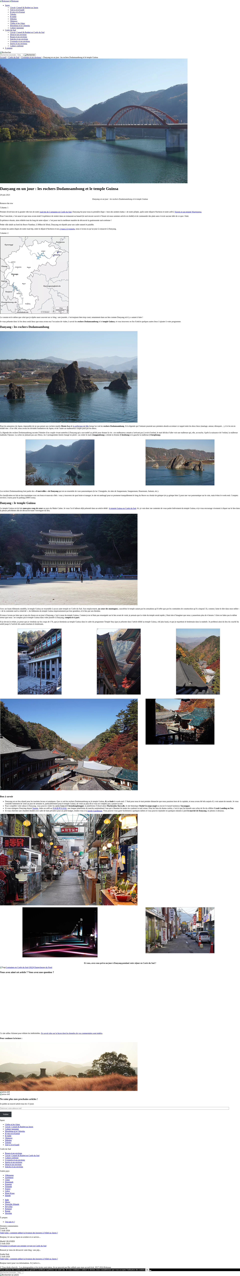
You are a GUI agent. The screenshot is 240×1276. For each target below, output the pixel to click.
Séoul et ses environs (18, 35)
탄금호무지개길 (60, 808)
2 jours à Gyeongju (67, 229)
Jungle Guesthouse (94, 811)
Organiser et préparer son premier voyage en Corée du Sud (23, 1246)
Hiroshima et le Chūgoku (20, 26)
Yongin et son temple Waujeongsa (188, 212)
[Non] (150, 1270)
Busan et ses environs (18, 37)
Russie (7, 1211)
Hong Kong (9, 1193)
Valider (5, 1114)
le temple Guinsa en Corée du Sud (122, 508)
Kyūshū (13, 17)
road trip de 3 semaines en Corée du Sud (56, 212)
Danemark (9, 1182)
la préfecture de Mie (81, 426)
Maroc (7, 1202)
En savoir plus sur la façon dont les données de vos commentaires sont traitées (71, 1033)
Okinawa (13, 21)
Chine (7, 1180)
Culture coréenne (17, 46)
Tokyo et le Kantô (17, 10)
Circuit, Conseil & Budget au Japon (24, 8)
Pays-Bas (8, 1206)
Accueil (3, 57)
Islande (8, 1195)
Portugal (8, 1209)
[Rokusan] (9, 1)
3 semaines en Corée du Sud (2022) (20, 967)
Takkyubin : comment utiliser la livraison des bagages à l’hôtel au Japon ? (29, 1233)
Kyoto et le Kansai (17, 12)
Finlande (8, 1186)
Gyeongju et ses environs (20, 41)
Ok (147, 1270)
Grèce (7, 1191)
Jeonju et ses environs (18, 44)
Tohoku (13, 14)
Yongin (35, 808)
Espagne (8, 1184)
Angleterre (9, 1177)
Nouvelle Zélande (12, 1204)
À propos (8, 48)
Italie (7, 1200)
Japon (7, 5)
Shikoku (13, 19)
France (7, 1189)
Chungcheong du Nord (43, 967)
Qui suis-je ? (10, 1222)
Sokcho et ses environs (19, 39)
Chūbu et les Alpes (17, 23)
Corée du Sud (10, 30)
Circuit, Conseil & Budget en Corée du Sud (27, 32)
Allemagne (9, 1175)
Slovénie (8, 1213)
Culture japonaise (17, 28)
